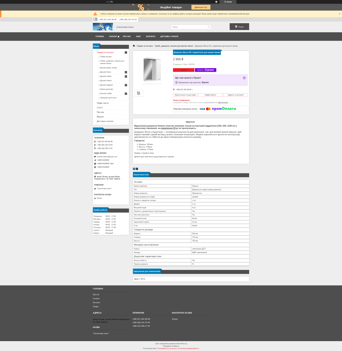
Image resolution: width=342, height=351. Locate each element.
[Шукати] (208, 27)
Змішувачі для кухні (108, 98)
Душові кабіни (105, 76)
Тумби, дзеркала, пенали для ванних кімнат (174, 46)
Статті (100, 107)
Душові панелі (106, 80)
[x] (137, 169)
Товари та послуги (145, 46)
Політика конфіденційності (189, 348)
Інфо (138, 36)
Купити (183, 70)
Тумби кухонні (106, 57)
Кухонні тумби (106, 93)
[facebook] (134, 169)
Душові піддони (106, 85)
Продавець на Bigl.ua (171, 346)
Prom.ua (184, 344)
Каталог (113, 36)
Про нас (127, 36)
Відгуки (100, 116)
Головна (100, 36)
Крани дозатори (106, 89)
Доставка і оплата (169, 36)
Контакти (150, 36)
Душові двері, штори (108, 68)
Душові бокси (105, 72)
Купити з (200, 70)
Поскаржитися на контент (168, 348)
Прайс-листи (103, 103)
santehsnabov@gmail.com (107, 157)
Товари (95, 307)
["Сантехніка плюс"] (103, 27)
